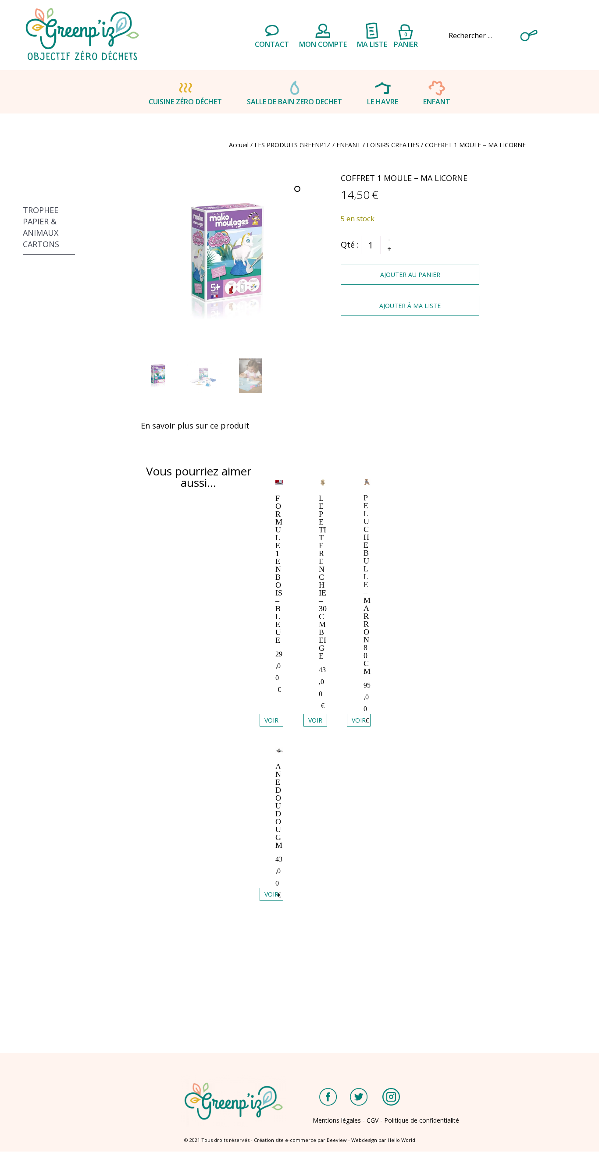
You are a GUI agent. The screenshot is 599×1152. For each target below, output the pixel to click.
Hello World (401, 1140)
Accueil (239, 145)
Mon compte (323, 44)
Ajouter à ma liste (410, 305)
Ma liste (372, 44)
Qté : (350, 244)
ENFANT (436, 101)
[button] (298, 190)
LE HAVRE (382, 101)
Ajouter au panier (410, 274)
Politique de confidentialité (421, 1120)
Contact (272, 44)
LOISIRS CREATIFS (393, 145)
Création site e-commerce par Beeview (300, 1140)
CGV (372, 1120)
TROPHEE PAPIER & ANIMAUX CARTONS (41, 227)
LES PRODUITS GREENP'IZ (292, 145)
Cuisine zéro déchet (185, 101)
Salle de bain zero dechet (294, 101)
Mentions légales (337, 1120)
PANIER (406, 39)
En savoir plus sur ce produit (195, 425)
